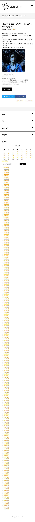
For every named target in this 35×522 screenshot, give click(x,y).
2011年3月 (6, 408)
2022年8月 (6, 185)
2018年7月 (6, 263)
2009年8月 (6, 440)
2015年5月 (6, 325)
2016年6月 (6, 303)
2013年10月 (6, 357)
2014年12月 (6, 333)
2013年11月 (6, 355)
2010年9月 (6, 418)
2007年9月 (6, 478)
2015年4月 (6, 327)
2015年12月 (6, 313)
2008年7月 (6, 462)
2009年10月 (6, 437)
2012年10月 (6, 377)
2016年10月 (6, 297)
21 (13, 157)
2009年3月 (6, 448)
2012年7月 (6, 382)
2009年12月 (6, 433)
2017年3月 (6, 288)
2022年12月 (6, 182)
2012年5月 (6, 385)
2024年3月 (6, 169)
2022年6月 (6, 189)
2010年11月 (6, 415)
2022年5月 (6, 190)
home (3, 16)
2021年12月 (6, 199)
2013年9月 (6, 358)
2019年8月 (6, 242)
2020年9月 (6, 220)
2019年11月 (6, 237)
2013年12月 (6, 353)
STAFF (14, 29)
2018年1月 (6, 273)
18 (30, 155)
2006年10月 (6, 497)
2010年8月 (6, 420)
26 (4, 159)
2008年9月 (6, 458)
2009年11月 (6, 435)
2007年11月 (6, 475)
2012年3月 (6, 388)
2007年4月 (6, 487)
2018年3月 (6, 270)
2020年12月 (6, 215)
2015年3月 (6, 328)
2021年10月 (6, 202)
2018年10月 (6, 258)
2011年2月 (6, 410)
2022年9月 (6, 184)
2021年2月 (6, 212)
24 (26, 157)
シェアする (21, 96)
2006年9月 (6, 498)
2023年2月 (6, 179)
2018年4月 (6, 268)
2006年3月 (6, 508)
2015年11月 (6, 315)
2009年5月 (6, 445)
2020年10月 (6, 219)
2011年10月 (6, 397)
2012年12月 (6, 373)
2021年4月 (6, 209)
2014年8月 (6, 340)
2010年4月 (6, 427)
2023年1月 (6, 180)
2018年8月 (6, 262)
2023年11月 (6, 175)
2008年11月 (6, 455)
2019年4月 (6, 248)
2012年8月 (6, 380)
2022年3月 (6, 194)
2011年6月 (6, 403)
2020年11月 (6, 217)
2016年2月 (6, 310)
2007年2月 (6, 490)
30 (21, 159)
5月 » (6, 160)
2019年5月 (6, 247)
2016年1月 (6, 312)
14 (13, 155)
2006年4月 (6, 507)
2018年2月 (6, 272)
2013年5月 (6, 365)
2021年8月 (6, 204)
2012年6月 (6, 383)
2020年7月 (6, 223)
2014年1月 (6, 352)
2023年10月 (6, 177)
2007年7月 (6, 482)
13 (8, 155)
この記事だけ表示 (19, 100)
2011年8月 (6, 400)
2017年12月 (6, 275)
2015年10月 (6, 317)
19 (4, 157)
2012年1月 (6, 392)
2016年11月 (6, 295)
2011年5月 (6, 405)
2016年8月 (6, 300)
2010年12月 (6, 413)
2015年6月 (6, 323)
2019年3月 (6, 250)
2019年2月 (6, 252)
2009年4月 (6, 447)
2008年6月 (6, 463)
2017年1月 (6, 292)
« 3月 (3, 160)
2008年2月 (6, 470)
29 (17, 159)
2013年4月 (6, 367)
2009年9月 (6, 438)
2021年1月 (6, 214)
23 (21, 157)
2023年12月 (6, 174)
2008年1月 (6, 472)
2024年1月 (6, 172)
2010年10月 (6, 417)
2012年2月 (6, 390)
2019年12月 (6, 235)
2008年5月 (6, 465)
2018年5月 (6, 267)
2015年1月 (6, 332)
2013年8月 (6, 360)
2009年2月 (6, 450)
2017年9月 (6, 280)
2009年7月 (6, 442)
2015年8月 (6, 320)
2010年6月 (6, 423)
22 (17, 157)
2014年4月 (6, 347)
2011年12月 (6, 393)
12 (4, 155)
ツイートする (9, 96)
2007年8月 (6, 480)
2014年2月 (6, 350)
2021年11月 (6, 200)
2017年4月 (6, 287)
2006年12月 (6, 493)
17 (26, 155)
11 (30, 153)
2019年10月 (6, 238)
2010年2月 (6, 430)
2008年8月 (6, 460)
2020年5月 (6, 227)
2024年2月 (6, 170)
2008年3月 (6, 468)
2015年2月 (6, 330)
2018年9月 (6, 260)
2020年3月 (6, 230)
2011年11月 (6, 395)
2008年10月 (6, 457)
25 (30, 157)
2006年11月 (6, 495)
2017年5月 (6, 285)
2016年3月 (6, 308)
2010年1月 (6, 432)
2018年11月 (6, 257)
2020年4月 (6, 228)
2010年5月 (6, 425)
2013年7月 (6, 362)
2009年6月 (6, 443)
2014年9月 (6, 338)
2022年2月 (6, 195)
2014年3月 (6, 348)
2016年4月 (6, 307)
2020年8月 (6, 222)
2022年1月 (6, 197)
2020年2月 (6, 232)
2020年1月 (6, 233)
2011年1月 (6, 412)
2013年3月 (6, 368)
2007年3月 (6, 488)
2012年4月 (6, 387)
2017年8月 (6, 282)
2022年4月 (6, 192)
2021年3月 (6, 210)
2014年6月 (6, 343)
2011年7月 (6, 402)
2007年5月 (6, 485)
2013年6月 (6, 363)
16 (21, 155)
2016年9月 (6, 298)
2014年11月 (6, 335)
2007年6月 (6, 483)
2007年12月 (6, 473)
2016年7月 (6, 302)
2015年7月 (6, 322)
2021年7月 (6, 205)
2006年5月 (6, 505)
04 (21, 16)
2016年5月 (6, 305)
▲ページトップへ (29, 100)
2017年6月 (6, 283)
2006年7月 (6, 502)
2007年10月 (6, 477)
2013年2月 (6, 370)
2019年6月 (6, 245)
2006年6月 (6, 503)
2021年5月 (6, 207)
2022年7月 (6, 187)
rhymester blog (10, 16)
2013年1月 (6, 372)
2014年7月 (6, 342)
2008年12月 (6, 453)
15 (17, 155)
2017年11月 (6, 277)
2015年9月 (6, 318)
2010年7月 (6, 422)
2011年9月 (6, 398)
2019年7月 (6, 243)
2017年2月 (6, 290)
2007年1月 (6, 492)
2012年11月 (6, 375)
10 (26, 153)
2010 (17, 16)
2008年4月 (6, 467)
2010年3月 (6, 428)
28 (13, 159)
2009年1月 (6, 452)
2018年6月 (6, 265)
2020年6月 (6, 225)
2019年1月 (6, 253)
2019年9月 (6, 240)
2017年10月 (6, 278)
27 (8, 159)
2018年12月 (6, 255)
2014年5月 (6, 345)
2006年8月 (6, 500)
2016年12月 (6, 293)
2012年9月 (6, 378)
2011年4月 (6, 407)
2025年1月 (6, 167)
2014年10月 (6, 337)
